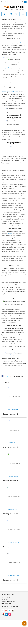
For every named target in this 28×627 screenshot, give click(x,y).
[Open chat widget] (24, 623)
